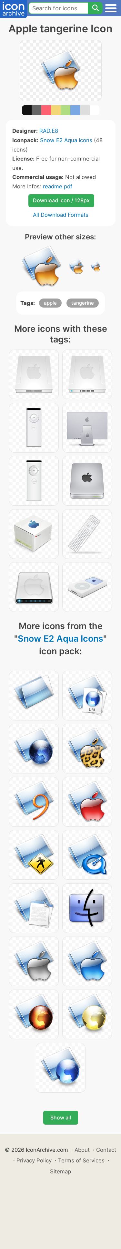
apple (50, 303)
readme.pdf (57, 186)
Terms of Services (81, 1160)
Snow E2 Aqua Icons (66, 140)
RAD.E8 (48, 131)
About (82, 1150)
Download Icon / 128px (61, 200)
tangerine (82, 303)
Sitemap (60, 1171)
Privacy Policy (34, 1160)
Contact (106, 1150)
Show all (60, 1117)
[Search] (95, 8)
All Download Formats (60, 215)
